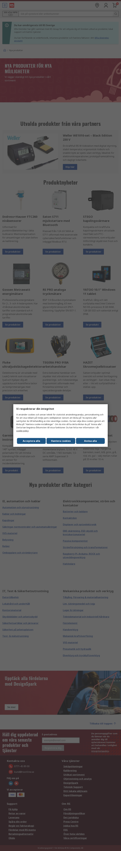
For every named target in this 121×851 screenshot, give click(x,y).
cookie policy (22, 430)
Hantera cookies (61, 441)
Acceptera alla (31, 441)
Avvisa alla (90, 441)
